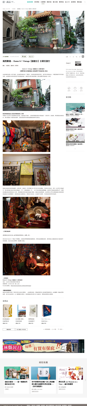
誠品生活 (78, 62)
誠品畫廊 (38, 405)
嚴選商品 (61, 2)
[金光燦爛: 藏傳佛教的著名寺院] (20, 311)
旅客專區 (70, 405)
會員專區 (73, 2)
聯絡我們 (9, 329)
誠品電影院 (64, 405)
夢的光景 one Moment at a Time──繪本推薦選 (68, 383)
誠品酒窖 (43, 405)
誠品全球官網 (58, 405)
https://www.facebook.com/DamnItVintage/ (21, 285)
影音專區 (37, 2)
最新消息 (49, 2)
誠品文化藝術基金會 (50, 405)
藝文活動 (55, 2)
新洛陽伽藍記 (6, 319)
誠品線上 (29, 405)
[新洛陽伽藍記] (7, 311)
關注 (78, 64)
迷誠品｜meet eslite (6, 8)
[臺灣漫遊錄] (33, 311)
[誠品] (9, 1)
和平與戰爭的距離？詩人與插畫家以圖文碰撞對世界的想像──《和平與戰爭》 (43, 384)
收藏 (25, 56)
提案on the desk (35, 391)
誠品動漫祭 (30, 2)
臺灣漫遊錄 (31, 319)
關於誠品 (79, 2)
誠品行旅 (33, 405)
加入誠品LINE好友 (21, 329)
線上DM (67, 2)
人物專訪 (6, 389)
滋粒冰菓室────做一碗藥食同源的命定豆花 (16, 383)
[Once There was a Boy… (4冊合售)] (46, 311)
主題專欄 (43, 2)
